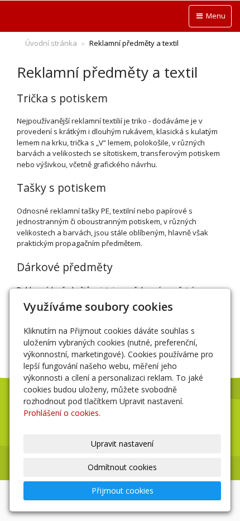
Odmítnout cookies (122, 467)
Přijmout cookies (122, 490)
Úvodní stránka (51, 43)
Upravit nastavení (122, 443)
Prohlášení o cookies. (61, 413)
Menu (214, 16)
